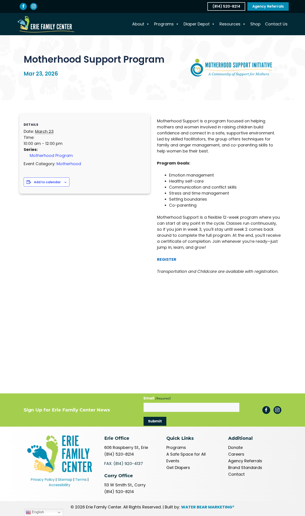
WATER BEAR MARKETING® (207, 507)
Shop (255, 24)
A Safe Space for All (186, 454)
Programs (164, 24)
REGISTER (166, 259)
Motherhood (68, 164)
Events (172, 461)
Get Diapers (178, 467)
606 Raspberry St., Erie (126, 447)
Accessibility (59, 484)
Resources (229, 24)
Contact (236, 474)
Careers (236, 454)
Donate (235, 447)
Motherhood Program (51, 155)
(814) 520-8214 (119, 454)
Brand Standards (245, 467)
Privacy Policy (43, 479)
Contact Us (276, 24)
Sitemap (65, 479)
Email (157, 398)
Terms (81, 479)
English (37, 512)
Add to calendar (47, 182)
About (138, 24)
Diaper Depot (197, 24)
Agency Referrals (245, 461)
